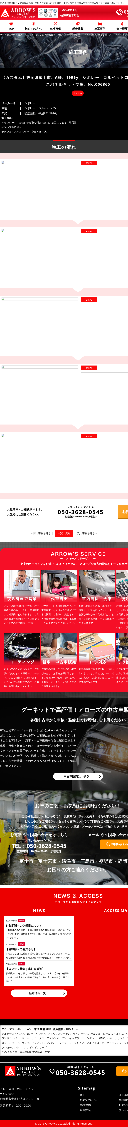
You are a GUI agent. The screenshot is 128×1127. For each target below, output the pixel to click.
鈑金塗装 (77, 28)
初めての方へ (33, 28)
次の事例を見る (86, 533)
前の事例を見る (42, 533)
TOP (11, 28)
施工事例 (100, 28)
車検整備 (55, 28)
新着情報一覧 (37, 993)
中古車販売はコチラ (76, 776)
